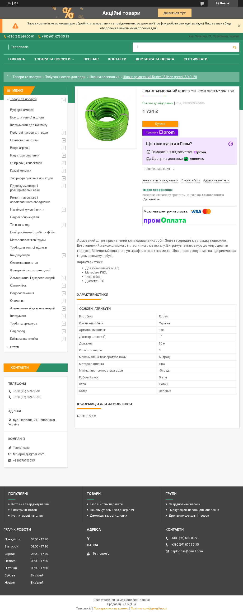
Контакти (117, 59)
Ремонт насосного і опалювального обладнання (30, 200)
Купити (160, 124)
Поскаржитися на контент (111, 608)
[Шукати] (234, 47)
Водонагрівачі (20, 148)
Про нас (91, 59)
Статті (14, 347)
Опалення (17, 300)
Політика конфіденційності (149, 608)
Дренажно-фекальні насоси (189, 515)
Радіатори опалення (24, 155)
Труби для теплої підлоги (28, 247)
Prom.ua (144, 600)
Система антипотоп (24, 262)
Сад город (17, 331)
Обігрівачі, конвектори (26, 163)
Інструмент (18, 316)
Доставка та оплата (155, 59)
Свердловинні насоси (184, 504)
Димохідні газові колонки (108, 515)
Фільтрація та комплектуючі (30, 270)
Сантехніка (18, 285)
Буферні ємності (22, 110)
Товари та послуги (52, 59)
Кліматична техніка (24, 338)
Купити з (152, 132)
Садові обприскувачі (25, 217)
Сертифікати (195, 59)
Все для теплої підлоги (27, 117)
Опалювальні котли (24, 140)
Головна (16, 59)
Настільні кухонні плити (27, 209)
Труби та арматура (23, 323)
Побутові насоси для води (65, 77)
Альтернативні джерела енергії (32, 278)
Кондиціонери (20, 255)
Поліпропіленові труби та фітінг (33, 232)
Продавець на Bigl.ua (121, 604)
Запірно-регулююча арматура (31, 178)
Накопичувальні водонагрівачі (112, 510)
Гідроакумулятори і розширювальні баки (25, 188)
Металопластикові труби (28, 240)
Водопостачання (22, 293)
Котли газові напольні (27, 515)
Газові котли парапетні (106, 504)
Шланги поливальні (104, 77)
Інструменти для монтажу (28, 125)
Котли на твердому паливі (30, 504)
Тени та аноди (20, 224)
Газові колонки (20, 170)
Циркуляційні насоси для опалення (194, 510)
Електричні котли (24, 510)
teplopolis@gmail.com (28, 454)
